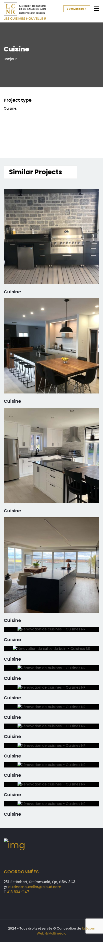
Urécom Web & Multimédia (66, 931)
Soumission (76, 9)
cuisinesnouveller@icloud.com (34, 886)
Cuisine (12, 292)
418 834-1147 (18, 891)
